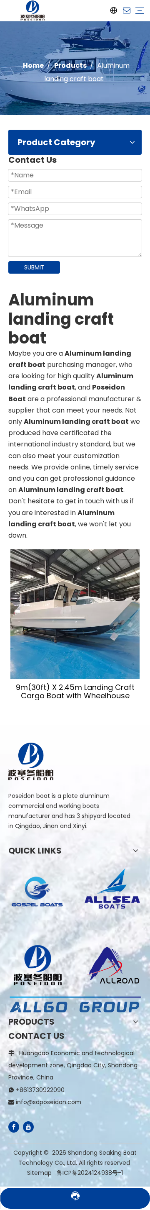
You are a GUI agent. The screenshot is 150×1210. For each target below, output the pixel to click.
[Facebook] (13, 1127)
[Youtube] (28, 1127)
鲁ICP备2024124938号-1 (90, 1173)
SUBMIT (34, 267)
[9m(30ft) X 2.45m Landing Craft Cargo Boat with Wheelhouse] (75, 614)
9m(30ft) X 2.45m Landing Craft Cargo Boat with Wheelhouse (75, 691)
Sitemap (39, 1173)
